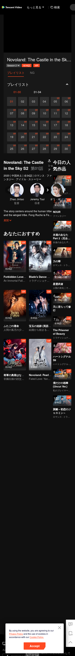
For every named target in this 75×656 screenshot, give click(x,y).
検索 (57, 7)
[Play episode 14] (22, 125)
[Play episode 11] (55, 113)
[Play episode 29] (55, 148)
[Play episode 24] (66, 136)
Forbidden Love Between (19, 277)
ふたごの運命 (11, 326)
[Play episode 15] (33, 125)
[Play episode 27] (33, 148)
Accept (35, 646)
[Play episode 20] (22, 136)
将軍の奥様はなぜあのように (20, 375)
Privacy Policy (16, 633)
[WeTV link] (12, 7)
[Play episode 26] (22, 148)
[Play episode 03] (33, 101)
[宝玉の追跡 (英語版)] (40, 305)
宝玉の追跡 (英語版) (40, 326)
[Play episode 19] (11, 136)
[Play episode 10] (44, 113)
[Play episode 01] (11, 101)
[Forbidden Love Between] (15, 256)
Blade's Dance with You (43, 277)
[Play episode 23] (55, 136)
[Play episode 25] (11, 148)
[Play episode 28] (44, 148)
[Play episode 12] (66, 113)
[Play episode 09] (33, 113)
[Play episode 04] (44, 101)
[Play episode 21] (33, 136)
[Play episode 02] (22, 101)
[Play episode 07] (11, 113)
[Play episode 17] (55, 125)
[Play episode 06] (66, 101)
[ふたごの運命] (15, 305)
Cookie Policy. (37, 637)
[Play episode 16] (44, 125)
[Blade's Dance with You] (40, 256)
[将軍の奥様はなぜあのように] (15, 354)
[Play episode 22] (44, 136)
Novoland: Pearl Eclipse (44, 375)
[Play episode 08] (22, 113)
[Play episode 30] (66, 148)
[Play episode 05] (55, 101)
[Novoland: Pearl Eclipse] (40, 354)
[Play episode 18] (66, 125)
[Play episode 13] (11, 125)
